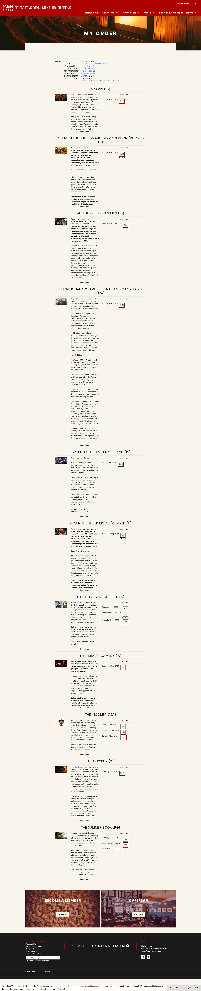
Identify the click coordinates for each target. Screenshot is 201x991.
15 (83, 71)
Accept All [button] (174, 988)
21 (81, 73)
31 (65, 78)
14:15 (122, 535)
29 (84, 76)
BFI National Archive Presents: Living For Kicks (100, 289)
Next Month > (100, 64)
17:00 (122, 101)
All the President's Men (97, 213)
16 (85, 71)
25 (90, 73)
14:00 (125, 845)
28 (82, 76)
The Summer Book (96, 827)
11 (89, 68)
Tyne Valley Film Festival (36, 941)
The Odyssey (97, 761)
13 (94, 68)
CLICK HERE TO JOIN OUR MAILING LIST (99, 946)
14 (81, 71)
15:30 (123, 726)
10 (88, 68)
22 (84, 73)
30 (86, 76)
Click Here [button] (62, 914)
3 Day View (95, 81)
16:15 (122, 667)
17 (88, 71)
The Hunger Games (96, 655)
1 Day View (86, 81)
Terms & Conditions (34, 946)
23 (86, 73)
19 (92, 71)
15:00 (122, 305)
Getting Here (31, 949)
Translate (45, 961)
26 (92, 73)
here (94, 165)
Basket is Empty (184, 4)
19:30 (123, 732)
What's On (91, 12)
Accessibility (31, 944)
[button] (143, 957)
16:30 (125, 609)
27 (94, 73)
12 (92, 68)
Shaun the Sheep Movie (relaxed (97, 523)
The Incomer (96, 714)
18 (90, 71)
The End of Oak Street (96, 597)
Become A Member (171, 12)
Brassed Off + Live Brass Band (96, 452)
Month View (114, 81)
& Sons (97, 89)
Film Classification (33, 954)
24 (88, 73)
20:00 (123, 737)
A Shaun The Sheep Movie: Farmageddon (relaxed (100, 138)
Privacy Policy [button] (63, 989)
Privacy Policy (31, 951)
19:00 (125, 225)
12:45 (122, 154)
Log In (195, 4)
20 (94, 71)
